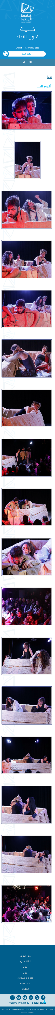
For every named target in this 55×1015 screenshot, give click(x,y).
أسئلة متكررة (25, 961)
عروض (25, 972)
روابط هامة (25, 983)
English (19, 48)
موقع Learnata (32, 48)
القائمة (27, 62)
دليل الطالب (25, 956)
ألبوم (25, 967)
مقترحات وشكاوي (25, 978)
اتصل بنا (25, 989)
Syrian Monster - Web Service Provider (27, 1009)
